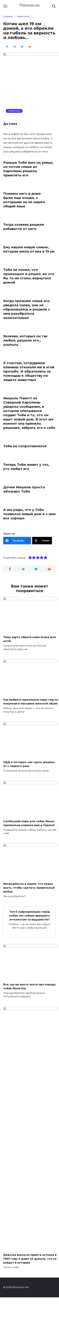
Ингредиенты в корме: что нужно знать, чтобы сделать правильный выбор (29, 887)
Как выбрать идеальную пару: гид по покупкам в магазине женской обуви (30, 701)
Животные (14, 111)
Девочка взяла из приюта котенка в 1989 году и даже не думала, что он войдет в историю (30, 1258)
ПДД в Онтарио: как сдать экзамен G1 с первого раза (29, 764)
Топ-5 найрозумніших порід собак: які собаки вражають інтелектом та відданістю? (29, 915)
